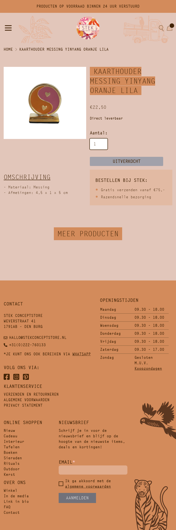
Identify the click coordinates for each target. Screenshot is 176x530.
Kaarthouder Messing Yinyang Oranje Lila (64, 49)
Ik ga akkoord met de (88, 483)
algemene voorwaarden (88, 486)
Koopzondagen (148, 368)
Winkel (10, 490)
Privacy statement (23, 405)
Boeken (10, 452)
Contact (12, 512)
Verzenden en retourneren (31, 394)
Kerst (9, 474)
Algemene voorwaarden (27, 399)
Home (8, 49)
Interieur (14, 441)
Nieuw (9, 430)
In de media (16, 496)
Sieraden (13, 458)
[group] (45, 103)
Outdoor (12, 469)
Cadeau (10, 436)
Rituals (12, 463)
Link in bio (16, 501)
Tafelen (12, 447)
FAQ (7, 507)
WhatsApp (81, 354)
